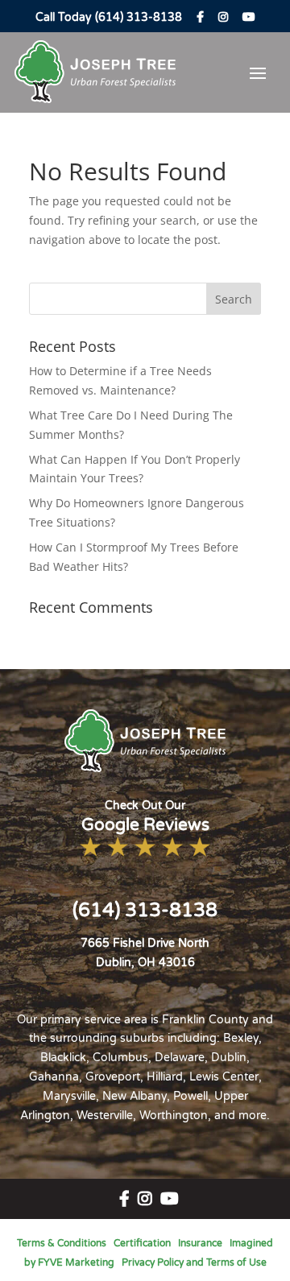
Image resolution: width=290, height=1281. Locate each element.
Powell (190, 1096)
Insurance (200, 1243)
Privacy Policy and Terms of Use (194, 1262)
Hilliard (165, 1077)
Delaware (180, 1057)
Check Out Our (145, 817)
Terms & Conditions (61, 1243)
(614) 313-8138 (145, 910)
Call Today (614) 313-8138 (108, 17)
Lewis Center (224, 1077)
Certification (142, 1243)
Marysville (69, 1096)
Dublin (228, 1057)
